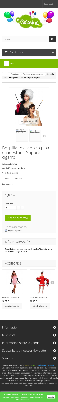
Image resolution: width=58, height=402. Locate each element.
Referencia (7, 164)
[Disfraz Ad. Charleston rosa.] (14, 281)
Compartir (18, 178)
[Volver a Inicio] (5, 74)
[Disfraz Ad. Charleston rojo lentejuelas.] (42, 281)
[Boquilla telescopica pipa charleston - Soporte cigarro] (22, 135)
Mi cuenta (8, 335)
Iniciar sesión (49, 4)
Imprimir (9, 184)
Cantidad (9, 203)
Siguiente (44, 136)
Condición (6, 168)
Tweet (7, 178)
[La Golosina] (29, 19)
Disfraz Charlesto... (11, 297)
